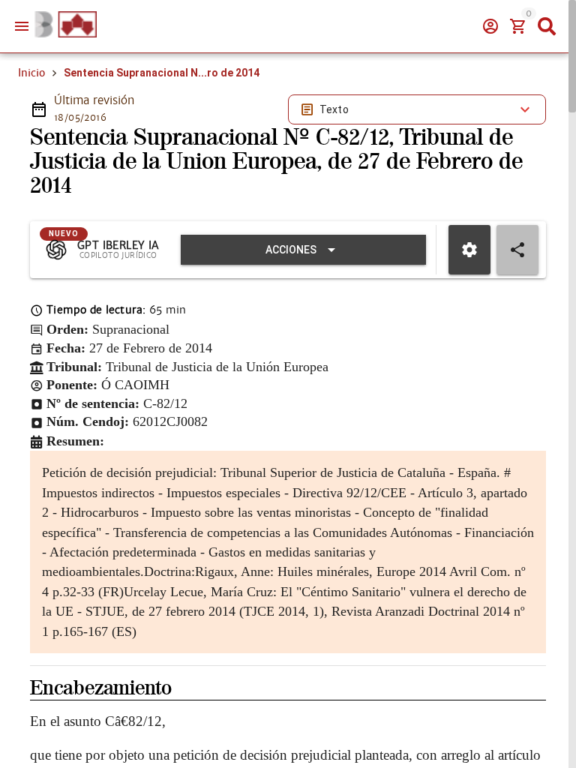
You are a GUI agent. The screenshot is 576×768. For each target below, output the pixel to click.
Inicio (31, 73)
